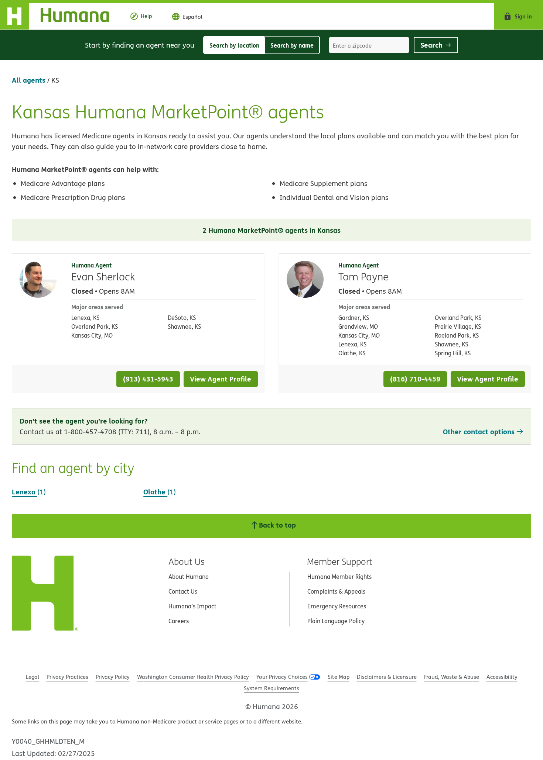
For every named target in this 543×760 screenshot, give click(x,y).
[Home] (60, 16)
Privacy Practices (67, 677)
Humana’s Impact (192, 606)
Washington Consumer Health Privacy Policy (193, 677)
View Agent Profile (220, 379)
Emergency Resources (336, 606)
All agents (28, 80)
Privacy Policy (113, 677)
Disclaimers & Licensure (387, 677)
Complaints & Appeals (336, 591)
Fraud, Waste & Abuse (451, 677)
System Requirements (271, 688)
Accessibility (502, 677)
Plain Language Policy (336, 621)
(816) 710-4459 (415, 379)
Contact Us (182, 591)
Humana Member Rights (339, 577)
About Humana (188, 577)
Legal (32, 677)
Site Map (338, 677)
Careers (178, 621)
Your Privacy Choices (282, 677)
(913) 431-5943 (148, 379)
